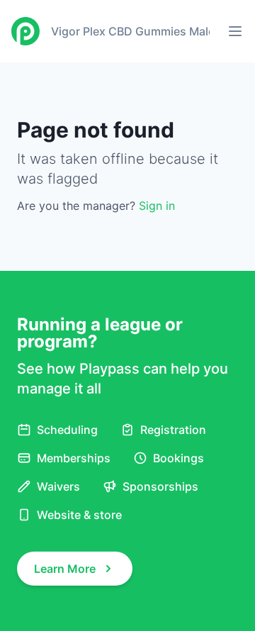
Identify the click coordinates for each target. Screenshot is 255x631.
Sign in (157, 206)
